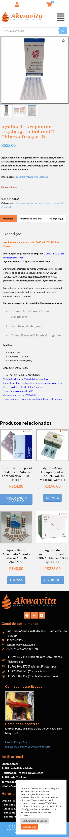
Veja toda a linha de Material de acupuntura (25, 379)
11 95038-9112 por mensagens (32, 176)
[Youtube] (42, 615)
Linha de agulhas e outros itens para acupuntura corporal (32, 383)
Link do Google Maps (17, 742)
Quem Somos (10, 764)
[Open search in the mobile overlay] (34, 30)
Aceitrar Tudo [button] (29, 827)
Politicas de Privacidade (17, 768)
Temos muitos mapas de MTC (18, 391)
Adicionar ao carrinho (16, 499)
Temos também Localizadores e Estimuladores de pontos (32, 398)
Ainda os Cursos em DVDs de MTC (21, 394)
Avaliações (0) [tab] (56, 218)
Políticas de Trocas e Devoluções (22, 773)
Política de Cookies (14, 777)
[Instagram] (34, 615)
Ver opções (52, 580)
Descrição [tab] (8, 218)
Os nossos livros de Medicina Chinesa (22, 387)
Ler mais (52, 497)
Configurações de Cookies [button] (34, 821)
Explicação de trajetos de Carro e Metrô (28, 746)
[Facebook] (27, 615)
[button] (66, 3)
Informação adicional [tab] (31, 218)
